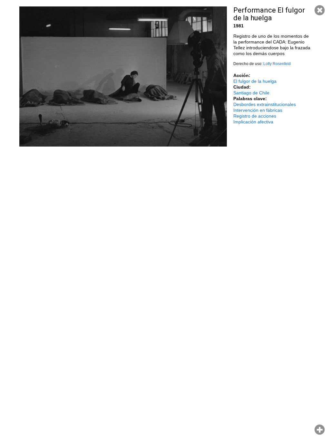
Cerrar (320, 10)
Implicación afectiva (253, 121)
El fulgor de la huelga (255, 81)
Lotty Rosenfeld (277, 64)
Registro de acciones (254, 116)
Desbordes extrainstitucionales (264, 104)
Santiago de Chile (251, 92)
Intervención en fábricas (257, 110)
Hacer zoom (320, 430)
